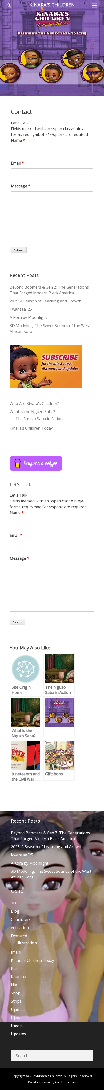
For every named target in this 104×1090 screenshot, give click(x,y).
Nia (14, 984)
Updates (18, 1034)
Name (18, 140)
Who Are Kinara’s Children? (34, 403)
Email (17, 163)
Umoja (17, 1025)
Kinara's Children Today (32, 960)
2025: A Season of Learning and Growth (45, 301)
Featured (19, 935)
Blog (15, 911)
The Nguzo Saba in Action (39, 418)
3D (13, 903)
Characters (21, 919)
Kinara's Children (52, 4)
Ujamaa (18, 1009)
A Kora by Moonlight (28, 317)
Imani (16, 952)
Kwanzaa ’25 (21, 309)
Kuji (14, 968)
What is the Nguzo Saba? (32, 411)
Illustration (27, 942)
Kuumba (18, 976)
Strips (16, 1001)
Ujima (16, 1017)
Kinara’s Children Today (31, 428)
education (20, 927)
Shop (15, 993)
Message (20, 186)
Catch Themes (65, 1082)
